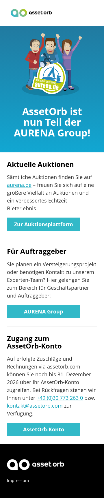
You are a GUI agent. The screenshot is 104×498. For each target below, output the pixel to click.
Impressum (18, 480)
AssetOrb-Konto (43, 429)
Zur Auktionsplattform (43, 224)
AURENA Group (43, 311)
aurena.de (19, 184)
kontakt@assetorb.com (35, 405)
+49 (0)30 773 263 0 (60, 397)
